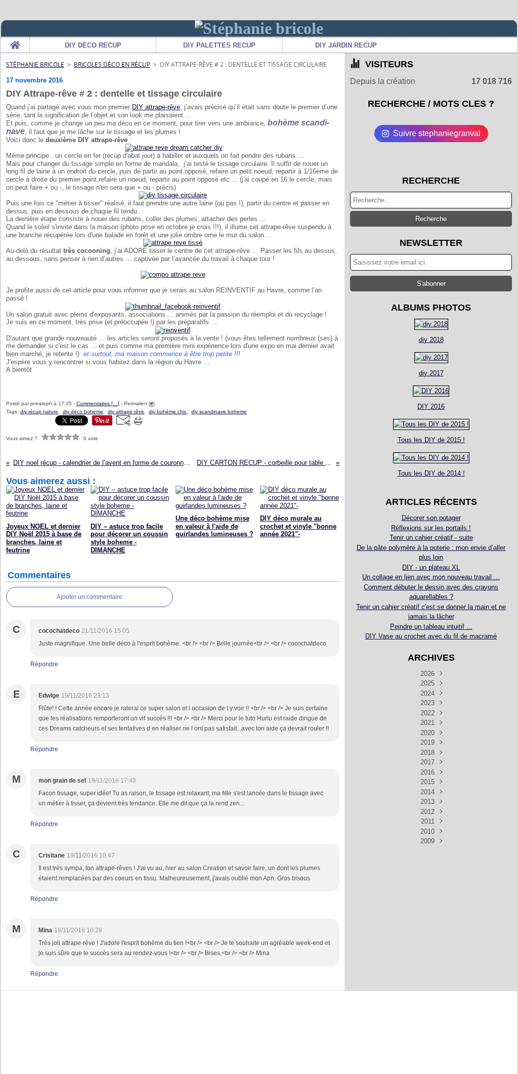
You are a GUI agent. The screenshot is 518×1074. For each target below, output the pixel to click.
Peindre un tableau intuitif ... (431, 626)
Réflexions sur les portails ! (431, 528)
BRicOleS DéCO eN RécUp (112, 64)
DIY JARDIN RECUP (346, 45)
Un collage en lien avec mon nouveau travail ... (431, 577)
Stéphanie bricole (35, 64)
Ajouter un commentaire (89, 596)
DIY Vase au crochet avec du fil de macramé (431, 636)
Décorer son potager (431, 518)
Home (15, 41)
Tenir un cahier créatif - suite (431, 537)
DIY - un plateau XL (431, 567)
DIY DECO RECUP (93, 45)
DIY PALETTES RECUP (219, 45)
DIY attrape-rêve (156, 107)
